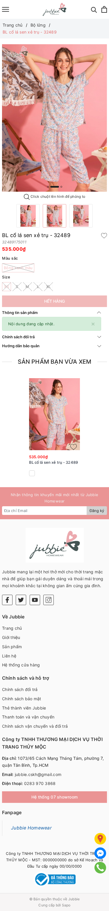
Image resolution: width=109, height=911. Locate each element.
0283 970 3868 (40, 783)
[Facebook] (7, 600)
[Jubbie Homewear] (54, 9)
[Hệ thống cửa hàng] (100, 839)
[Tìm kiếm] (94, 9)
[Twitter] (21, 600)
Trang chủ (12, 628)
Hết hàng (54, 301)
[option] (54, 118)
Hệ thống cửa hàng (21, 664)
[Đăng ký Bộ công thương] (54, 879)
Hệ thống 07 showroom (54, 796)
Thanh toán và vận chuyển (28, 716)
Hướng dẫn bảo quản (21, 345)
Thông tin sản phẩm (20, 312)
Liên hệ (9, 655)
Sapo (66, 905)
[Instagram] (48, 600)
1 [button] (48, 187)
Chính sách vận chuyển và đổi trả (35, 726)
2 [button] (54, 187)
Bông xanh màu (18, 267)
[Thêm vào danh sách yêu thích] (73, 447)
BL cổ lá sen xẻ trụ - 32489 (53, 462)
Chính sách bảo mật (21, 698)
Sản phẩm (12, 646)
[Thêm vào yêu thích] (104, 235)
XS (6, 286)
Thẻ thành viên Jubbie (24, 707)
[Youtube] (35, 600)
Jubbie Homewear (31, 828)
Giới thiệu (11, 637)
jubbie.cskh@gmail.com (38, 774)
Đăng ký (97, 510)
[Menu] (5, 9)
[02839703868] (100, 868)
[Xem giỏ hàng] (104, 9)
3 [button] (61, 187)
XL (48, 286)
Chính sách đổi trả (18, 337)
